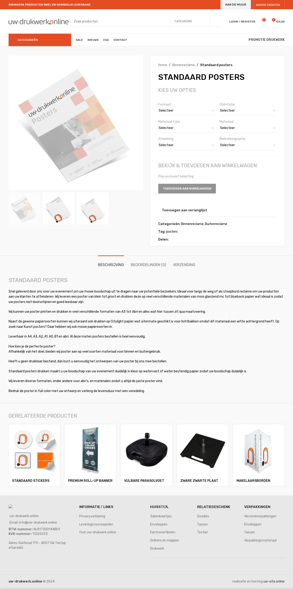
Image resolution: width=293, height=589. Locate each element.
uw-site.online (274, 581)
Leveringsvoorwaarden (96, 524)
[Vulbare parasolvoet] (146, 450)
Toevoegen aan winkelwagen (187, 188)
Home (162, 65)
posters (172, 232)
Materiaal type (169, 122)
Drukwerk (157, 548)
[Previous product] (262, 65)
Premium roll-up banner (90, 481)
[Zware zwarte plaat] (202, 450)
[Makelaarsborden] (258, 450)
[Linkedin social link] (188, 240)
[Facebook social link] (171, 240)
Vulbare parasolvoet (144, 481)
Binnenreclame (183, 65)
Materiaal (226, 122)
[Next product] (274, 65)
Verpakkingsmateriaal (260, 540)
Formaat (164, 104)
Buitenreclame (216, 224)
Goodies (203, 516)
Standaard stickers (30, 481)
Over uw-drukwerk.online (97, 532)
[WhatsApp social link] (193, 240)
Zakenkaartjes (161, 516)
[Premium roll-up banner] (90, 450)
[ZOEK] (216, 21)
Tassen (202, 524)
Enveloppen (158, 524)
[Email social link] (182, 240)
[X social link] (177, 240)
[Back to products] (268, 65)
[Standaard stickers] (34, 450)
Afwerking (165, 139)
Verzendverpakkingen (260, 516)
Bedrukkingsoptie (233, 139)
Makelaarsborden (253, 481)
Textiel (202, 532)
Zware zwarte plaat (199, 481)
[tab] (111, 262)
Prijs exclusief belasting (176, 176)
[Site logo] (39, 21)
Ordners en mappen (164, 540)
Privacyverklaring (92, 516)
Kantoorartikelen (162, 532)
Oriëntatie (227, 104)
